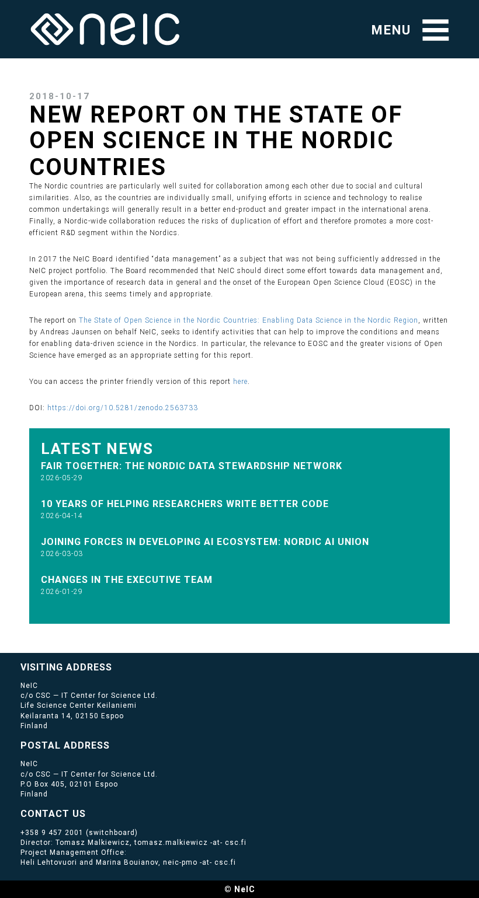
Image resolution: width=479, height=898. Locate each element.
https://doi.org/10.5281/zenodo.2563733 (122, 408)
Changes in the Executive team (127, 579)
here (240, 382)
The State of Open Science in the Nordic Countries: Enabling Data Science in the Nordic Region (248, 320)
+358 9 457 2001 (52, 833)
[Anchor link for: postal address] (115, 744)
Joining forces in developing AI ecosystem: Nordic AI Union (205, 541)
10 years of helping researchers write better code (185, 503)
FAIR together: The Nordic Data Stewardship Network (191, 465)
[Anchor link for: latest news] (162, 447)
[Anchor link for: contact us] (91, 812)
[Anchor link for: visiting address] (117, 666)
